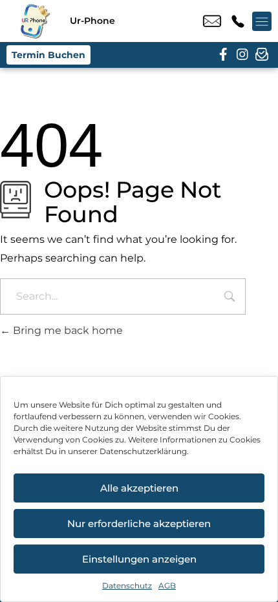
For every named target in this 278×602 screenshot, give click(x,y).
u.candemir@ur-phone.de (212, 21)
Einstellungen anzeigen (139, 559)
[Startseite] (34, 21)
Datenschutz (127, 585)
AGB (167, 585)
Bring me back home (66, 330)
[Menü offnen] (262, 21)
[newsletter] (262, 55)
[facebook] (223, 55)
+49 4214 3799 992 (238, 21)
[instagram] (242, 55)
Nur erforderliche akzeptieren (139, 523)
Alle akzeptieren (139, 488)
